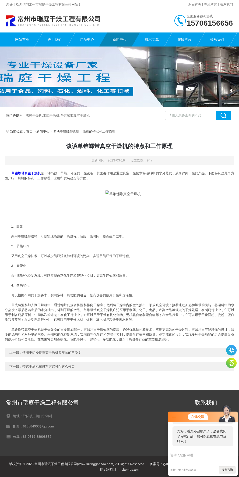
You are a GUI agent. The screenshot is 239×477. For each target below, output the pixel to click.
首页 (29, 131)
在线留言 (210, 4)
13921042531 (231, 350)
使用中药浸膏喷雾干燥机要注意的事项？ (51, 352)
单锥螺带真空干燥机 (26, 173)
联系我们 (226, 4)
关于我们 (55, 39)
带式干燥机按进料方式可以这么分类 (48, 366)
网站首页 (22, 39)
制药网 (111, 469)
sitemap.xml (130, 469)
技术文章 (152, 39)
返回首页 (194, 4)
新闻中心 (119, 39)
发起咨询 (227, 469)
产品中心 (87, 39)
